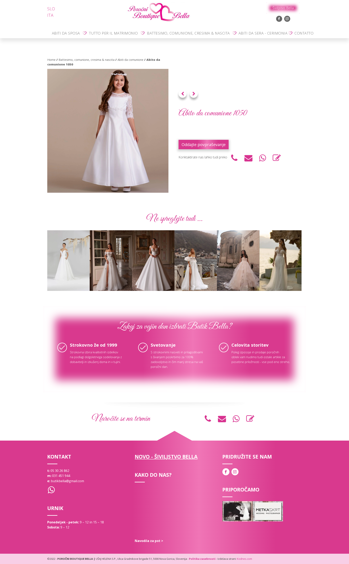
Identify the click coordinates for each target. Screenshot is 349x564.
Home (51, 60)
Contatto (303, 33)
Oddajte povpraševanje (204, 144)
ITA (50, 15)
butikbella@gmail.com (67, 481)
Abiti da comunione (130, 60)
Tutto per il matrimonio (113, 33)
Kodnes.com (244, 559)
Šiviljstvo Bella (283, 8)
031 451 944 (61, 476)
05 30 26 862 (59, 470)
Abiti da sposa (66, 33)
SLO (51, 9)
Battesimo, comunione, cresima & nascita (188, 33)
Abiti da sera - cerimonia (263, 33)
